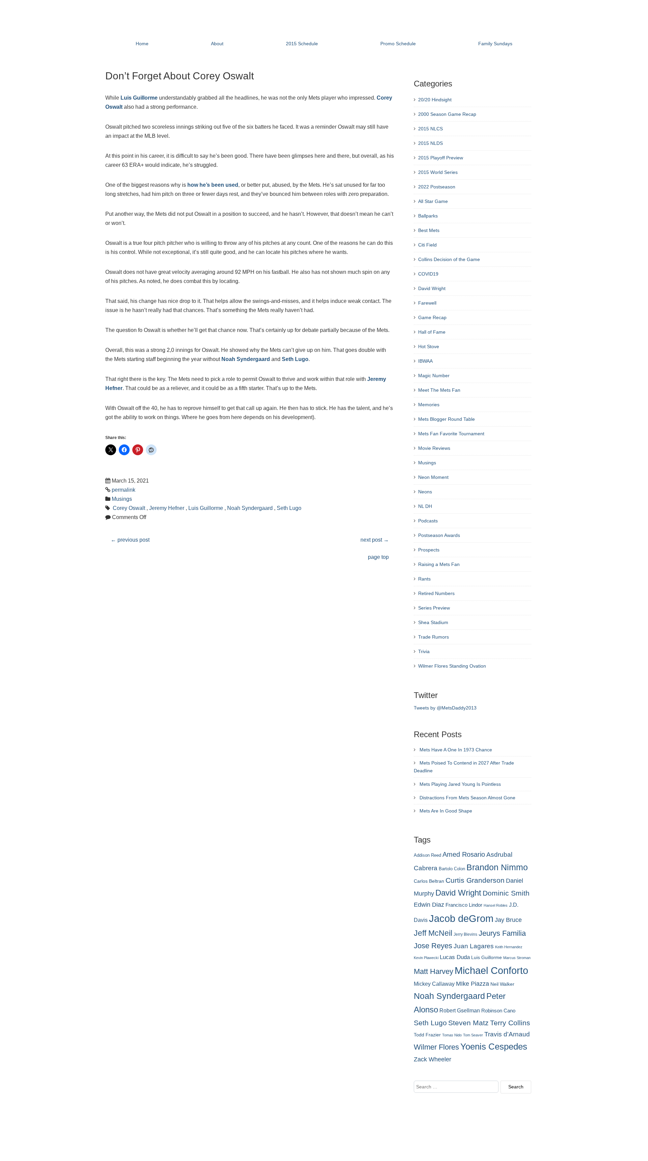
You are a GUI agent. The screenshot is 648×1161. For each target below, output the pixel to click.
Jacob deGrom (461, 918)
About (217, 43)
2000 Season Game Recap (447, 114)
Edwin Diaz (429, 904)
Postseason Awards (439, 535)
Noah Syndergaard (245, 359)
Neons (425, 491)
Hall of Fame (432, 332)
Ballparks (428, 215)
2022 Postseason (436, 186)
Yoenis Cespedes (493, 1046)
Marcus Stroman (517, 958)
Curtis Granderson (475, 880)
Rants (424, 579)
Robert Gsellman (459, 1010)
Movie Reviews (434, 448)
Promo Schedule (398, 43)
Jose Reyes (433, 945)
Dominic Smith (506, 893)
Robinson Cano (498, 1010)
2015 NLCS (430, 128)
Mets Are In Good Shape (446, 811)
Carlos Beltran (429, 881)
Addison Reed (427, 855)
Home (142, 43)
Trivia (424, 651)
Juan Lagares (474, 946)
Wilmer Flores (436, 1047)
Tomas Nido (452, 1035)
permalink (123, 490)
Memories (428, 404)
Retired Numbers (436, 593)
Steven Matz (468, 1023)
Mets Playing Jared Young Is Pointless (460, 784)
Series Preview (434, 608)
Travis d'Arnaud (507, 1034)
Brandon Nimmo (497, 867)
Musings (122, 499)
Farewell (427, 303)
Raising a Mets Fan (439, 564)
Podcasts (428, 520)
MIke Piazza (472, 983)
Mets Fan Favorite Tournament (451, 433)
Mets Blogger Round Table (446, 419)
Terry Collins (510, 1023)
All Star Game (433, 201)
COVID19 (428, 274)
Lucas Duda (455, 957)
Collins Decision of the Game (449, 259)
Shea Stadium (433, 622)
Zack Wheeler (432, 1059)
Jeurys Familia (502, 933)
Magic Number (434, 375)
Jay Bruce (508, 920)
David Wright (432, 288)
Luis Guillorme (139, 98)
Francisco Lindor (464, 905)
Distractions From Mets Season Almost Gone (467, 797)
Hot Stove (428, 346)
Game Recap (432, 317)
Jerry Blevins (465, 934)
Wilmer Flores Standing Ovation (452, 666)
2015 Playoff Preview (440, 157)
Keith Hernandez (508, 947)
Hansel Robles (496, 905)
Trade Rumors (433, 637)
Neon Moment (433, 477)
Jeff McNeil (433, 933)
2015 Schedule (302, 43)
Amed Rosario (463, 854)
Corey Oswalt (129, 508)
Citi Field (427, 245)
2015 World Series (438, 172)
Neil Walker (502, 984)
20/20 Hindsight (435, 99)
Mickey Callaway (434, 984)
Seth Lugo (295, 359)
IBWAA (425, 361)
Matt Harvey (433, 971)
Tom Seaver (473, 1035)
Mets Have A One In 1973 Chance (456, 749)
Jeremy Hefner (166, 508)
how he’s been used (212, 185)
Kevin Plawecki (426, 958)
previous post (130, 540)
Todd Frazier (427, 1034)
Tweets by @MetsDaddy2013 (445, 708)
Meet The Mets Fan (439, 390)
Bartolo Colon (452, 869)
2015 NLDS (430, 143)
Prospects (428, 549)
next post (374, 540)
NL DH (425, 506)
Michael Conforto (491, 970)
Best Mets (428, 230)
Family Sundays (495, 43)
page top (378, 557)
